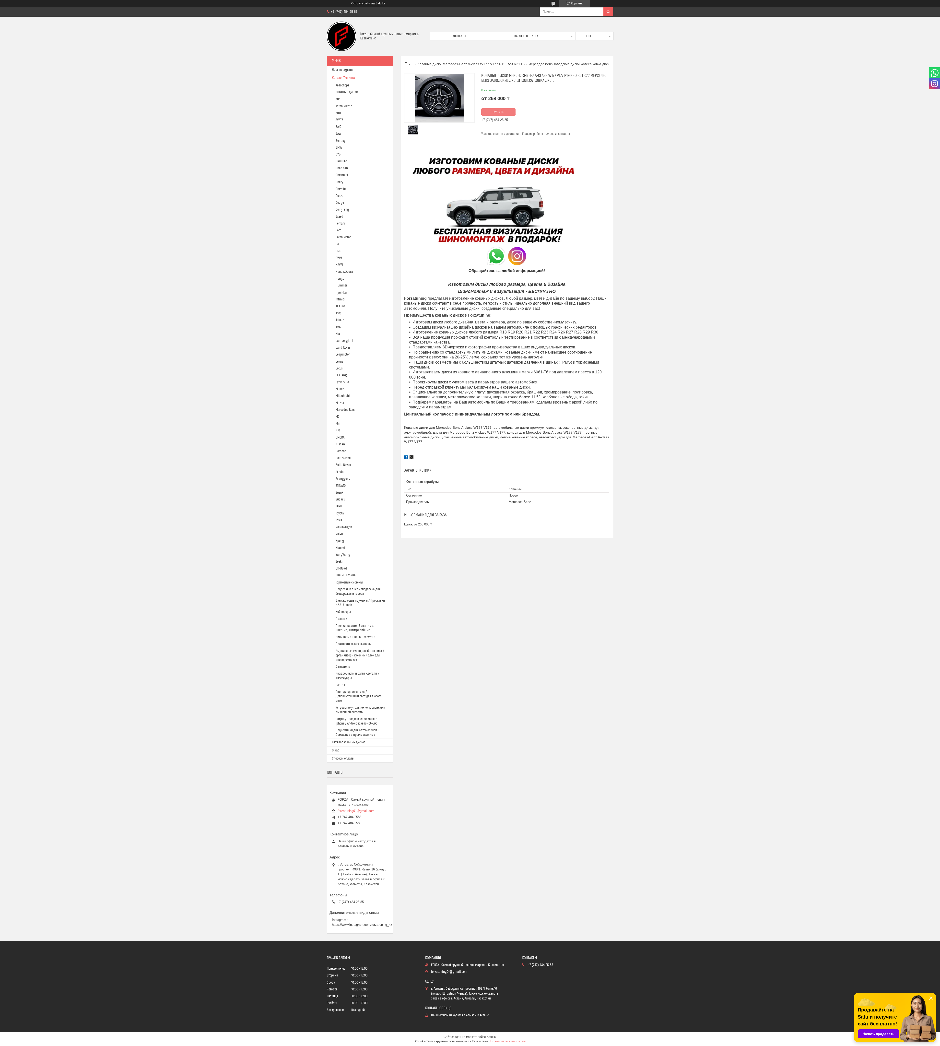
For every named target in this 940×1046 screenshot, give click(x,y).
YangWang (343, 555)
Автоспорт (342, 85)
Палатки (341, 619)
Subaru (340, 499)
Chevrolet (342, 175)
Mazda (340, 403)
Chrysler (341, 189)
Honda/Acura (344, 272)
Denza (339, 196)
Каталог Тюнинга (343, 78)
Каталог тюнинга (526, 36)
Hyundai (341, 293)
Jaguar (340, 306)
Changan (342, 168)
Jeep (338, 313)
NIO (338, 430)
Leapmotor (343, 355)
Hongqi (340, 279)
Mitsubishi (343, 396)
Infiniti (340, 299)
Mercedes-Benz (345, 410)
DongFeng (342, 210)
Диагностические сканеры (353, 644)
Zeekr (339, 562)
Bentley (340, 141)
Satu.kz (491, 1037)
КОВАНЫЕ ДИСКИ (347, 92)
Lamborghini (344, 341)
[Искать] (608, 11)
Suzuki (340, 493)
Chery (339, 182)
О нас (335, 750)
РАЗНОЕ (341, 685)
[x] (411, 458)
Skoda (340, 472)
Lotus (339, 368)
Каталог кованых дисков (348, 742)
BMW (339, 148)
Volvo (339, 534)
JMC (338, 327)
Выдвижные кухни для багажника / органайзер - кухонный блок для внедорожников (360, 655)
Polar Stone (343, 458)
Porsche (341, 451)
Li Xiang (341, 375)
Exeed (339, 217)
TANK (339, 506)
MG (338, 417)
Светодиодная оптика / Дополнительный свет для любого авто (358, 696)
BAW (338, 134)
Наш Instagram (342, 70)
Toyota (340, 513)
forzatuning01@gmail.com (356, 811)
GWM (339, 258)
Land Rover (343, 348)
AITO (338, 113)
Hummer (341, 285)
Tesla (339, 520)
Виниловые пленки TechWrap (355, 637)
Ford (338, 230)
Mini (338, 424)
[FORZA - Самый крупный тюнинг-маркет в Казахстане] (341, 36)
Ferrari (340, 224)
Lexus (339, 362)
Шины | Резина (346, 575)
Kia (338, 334)
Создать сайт (360, 3)
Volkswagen (344, 527)
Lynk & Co (342, 382)
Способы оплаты (343, 759)
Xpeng (340, 541)
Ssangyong (343, 479)
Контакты (459, 36)
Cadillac (341, 161)
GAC (338, 244)
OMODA (340, 438)
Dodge (340, 203)
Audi (338, 99)
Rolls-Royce (343, 465)
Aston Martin (344, 106)
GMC (338, 251)
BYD (338, 154)
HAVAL (340, 265)
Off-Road (341, 569)
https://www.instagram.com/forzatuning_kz (362, 925)
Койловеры (343, 612)
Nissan (340, 444)
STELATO (341, 486)
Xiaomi (340, 548)
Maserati (341, 389)
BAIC (338, 127)
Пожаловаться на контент (508, 1041)
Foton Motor (343, 237)
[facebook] (406, 458)
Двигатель (343, 667)
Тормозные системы (349, 582)
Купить (499, 112)
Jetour (340, 320)
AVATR (339, 120)
